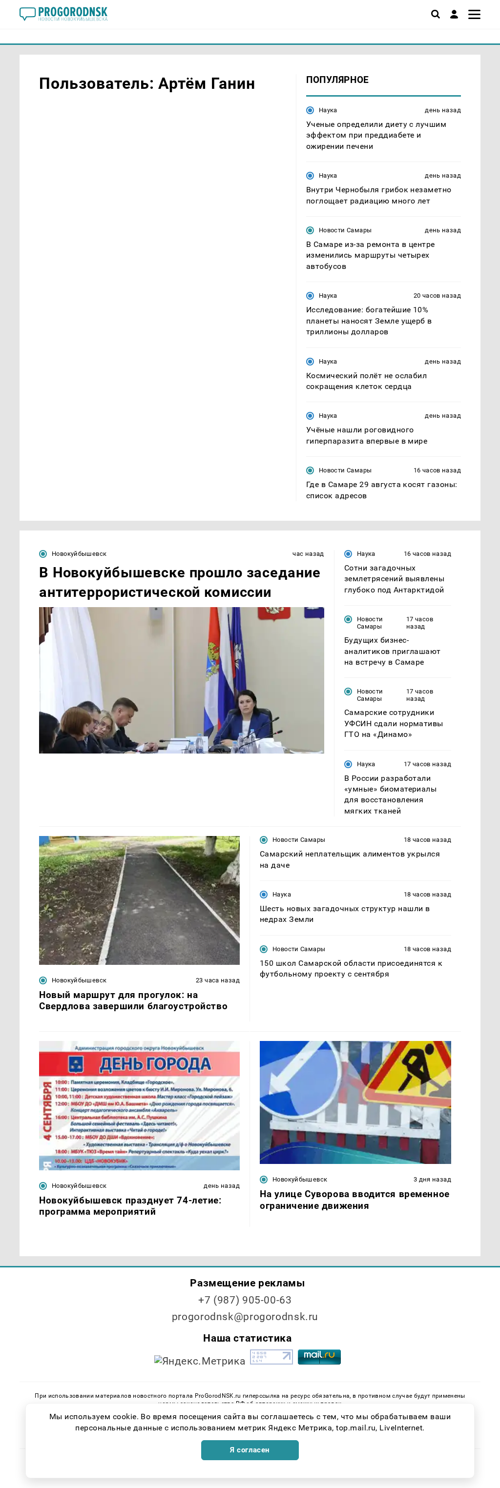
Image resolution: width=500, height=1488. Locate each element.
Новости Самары (345, 230)
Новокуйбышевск (79, 553)
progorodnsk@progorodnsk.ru (245, 1317)
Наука (328, 110)
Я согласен (250, 1450)
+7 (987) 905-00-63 (245, 1300)
